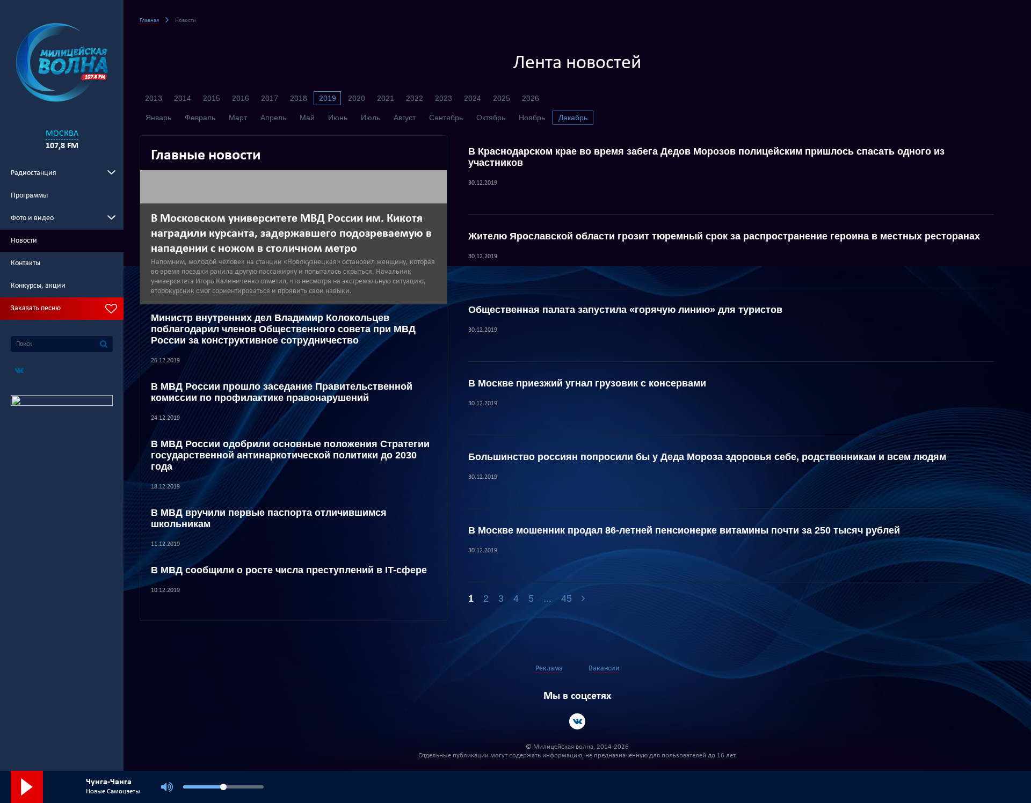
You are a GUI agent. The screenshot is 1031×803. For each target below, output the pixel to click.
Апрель (273, 117)
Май (307, 117)
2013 (153, 98)
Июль (370, 117)
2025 (501, 98)
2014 (182, 98)
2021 (385, 98)
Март (238, 117)
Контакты (25, 263)
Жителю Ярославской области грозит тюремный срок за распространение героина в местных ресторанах (724, 236)
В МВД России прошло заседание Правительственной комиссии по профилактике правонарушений (281, 392)
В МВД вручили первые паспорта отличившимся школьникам (269, 518)
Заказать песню (36, 308)
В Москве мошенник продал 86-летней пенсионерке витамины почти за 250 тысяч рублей (684, 530)
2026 (530, 98)
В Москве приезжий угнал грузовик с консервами (587, 383)
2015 (211, 98)
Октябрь (490, 117)
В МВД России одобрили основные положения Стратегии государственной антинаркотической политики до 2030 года (290, 455)
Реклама (549, 669)
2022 (414, 98)
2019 (327, 98)
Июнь (337, 117)
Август (405, 117)
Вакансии (604, 669)
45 (566, 598)
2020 (356, 98)
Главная (149, 21)
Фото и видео (32, 218)
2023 (443, 98)
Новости (24, 241)
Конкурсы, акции (38, 286)
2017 (269, 98)
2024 (472, 98)
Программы (29, 196)
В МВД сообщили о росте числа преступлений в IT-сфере (289, 570)
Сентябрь (446, 117)
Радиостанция (33, 173)
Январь (158, 117)
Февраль (200, 117)
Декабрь (572, 117)
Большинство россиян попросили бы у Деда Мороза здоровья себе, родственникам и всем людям (707, 456)
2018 (298, 98)
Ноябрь (532, 117)
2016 (240, 98)
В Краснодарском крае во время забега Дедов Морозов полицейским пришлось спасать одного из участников (706, 157)
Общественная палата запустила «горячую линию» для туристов (625, 309)
